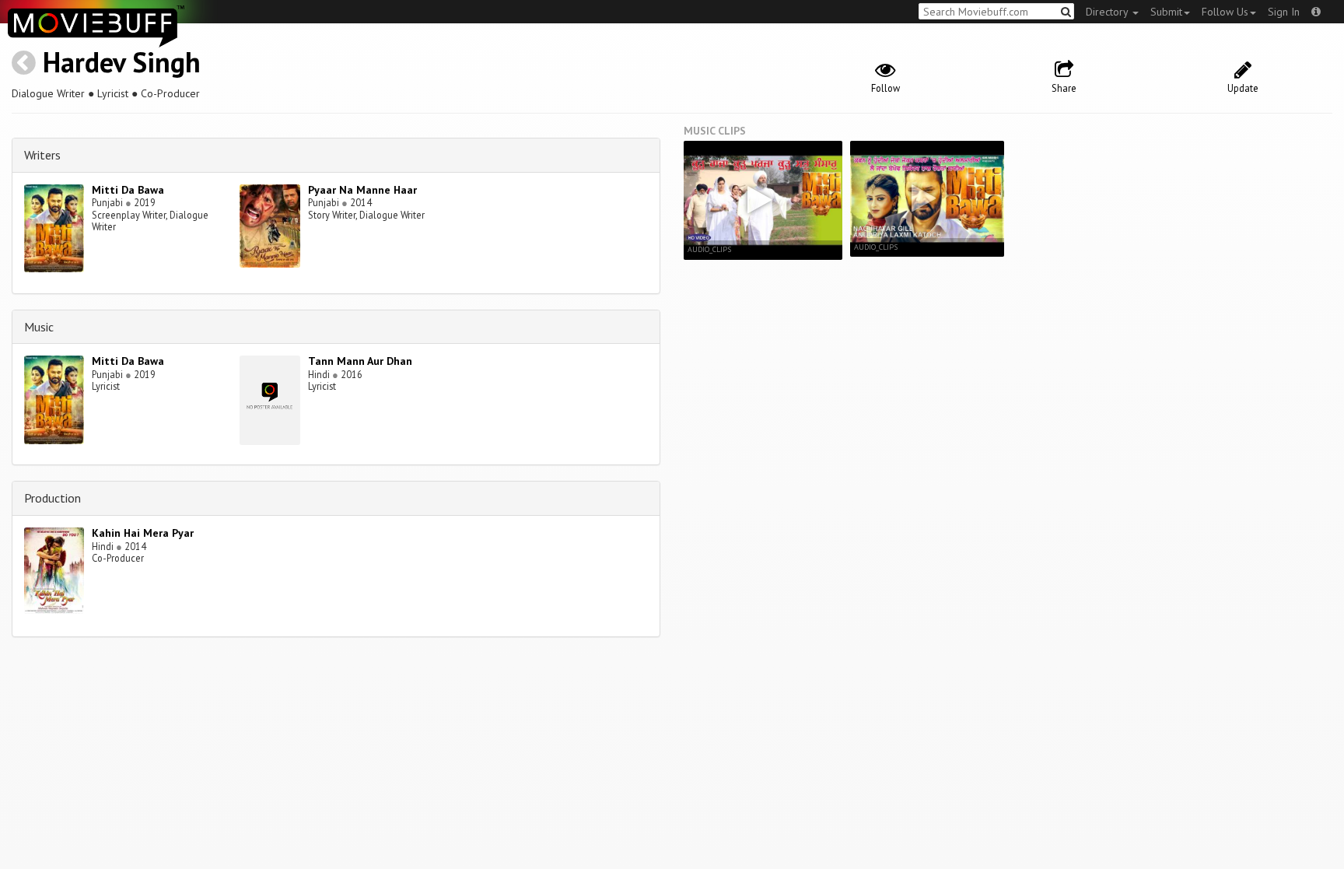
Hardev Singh (122, 62)
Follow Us (1225, 12)
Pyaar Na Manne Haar (362, 190)
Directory (1108, 12)
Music (39, 327)
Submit (1166, 12)
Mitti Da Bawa (128, 190)
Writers (42, 155)
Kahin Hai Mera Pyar (143, 533)
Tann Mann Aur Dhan (360, 361)
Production (52, 498)
